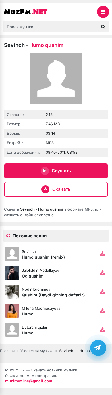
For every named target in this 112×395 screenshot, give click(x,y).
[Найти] (103, 26)
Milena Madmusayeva (41, 308)
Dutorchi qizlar (34, 327)
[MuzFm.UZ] (31, 11)
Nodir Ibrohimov (36, 289)
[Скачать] (102, 254)
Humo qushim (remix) (43, 257)
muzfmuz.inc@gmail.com (28, 381)
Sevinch (29, 251)
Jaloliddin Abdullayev (40, 270)
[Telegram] (98, 348)
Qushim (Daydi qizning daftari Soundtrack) (64, 294)
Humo (28, 313)
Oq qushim (33, 275)
